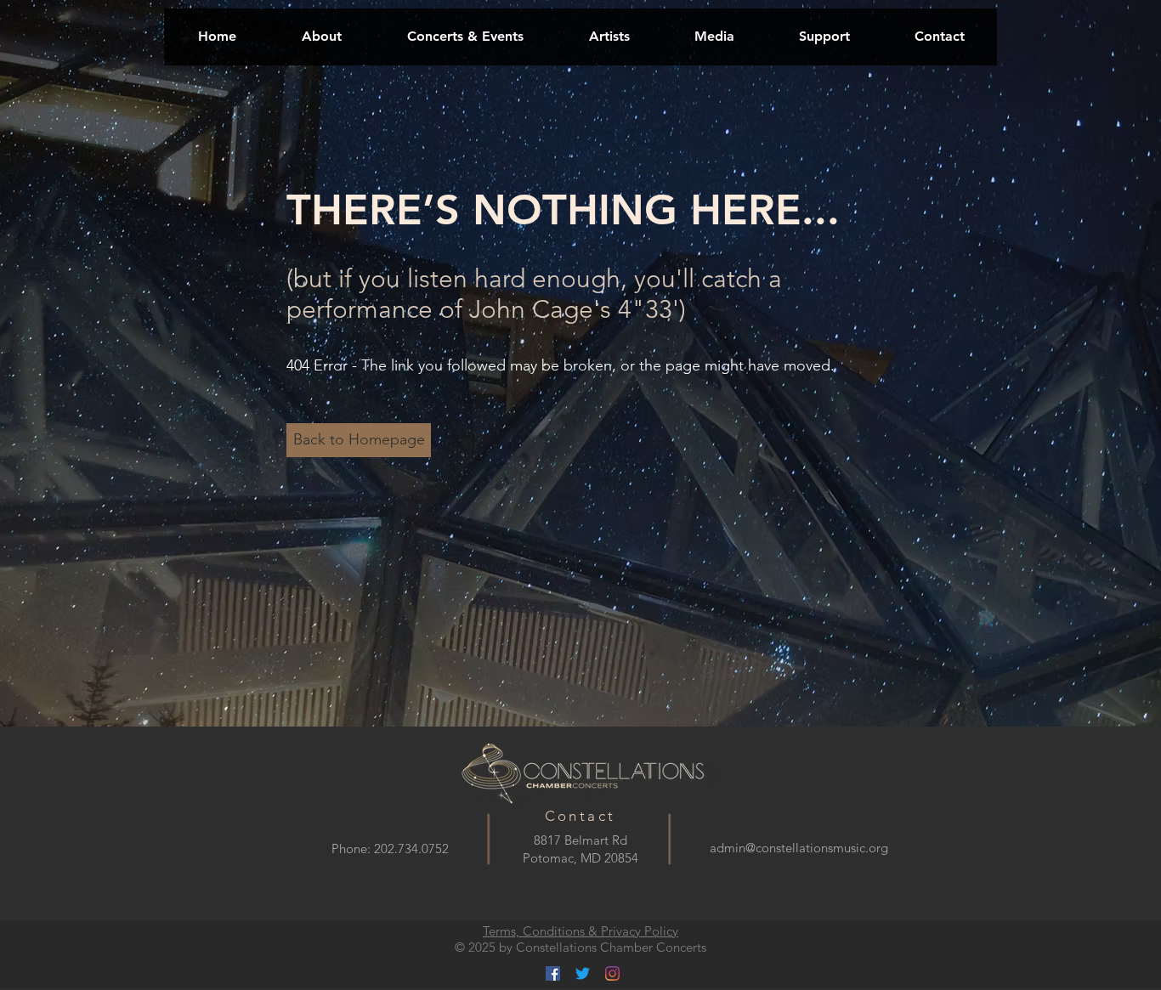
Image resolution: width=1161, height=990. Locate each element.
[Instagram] (612, 973)
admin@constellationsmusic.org (799, 848)
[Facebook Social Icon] (553, 973)
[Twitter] (582, 973)
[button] (465, 36)
